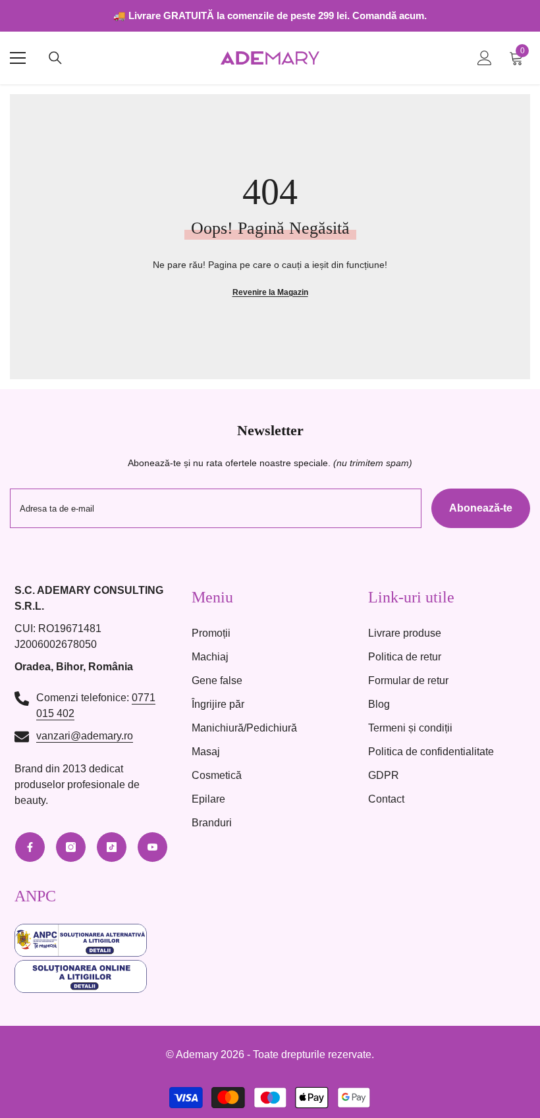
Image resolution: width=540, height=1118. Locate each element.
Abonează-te (480, 508)
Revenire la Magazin (270, 292)
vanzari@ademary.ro (84, 735)
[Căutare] (55, 58)
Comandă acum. (389, 15)
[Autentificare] (484, 58)
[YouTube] (152, 847)
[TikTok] (111, 847)
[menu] (18, 58)
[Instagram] (70, 847)
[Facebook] (29, 847)
